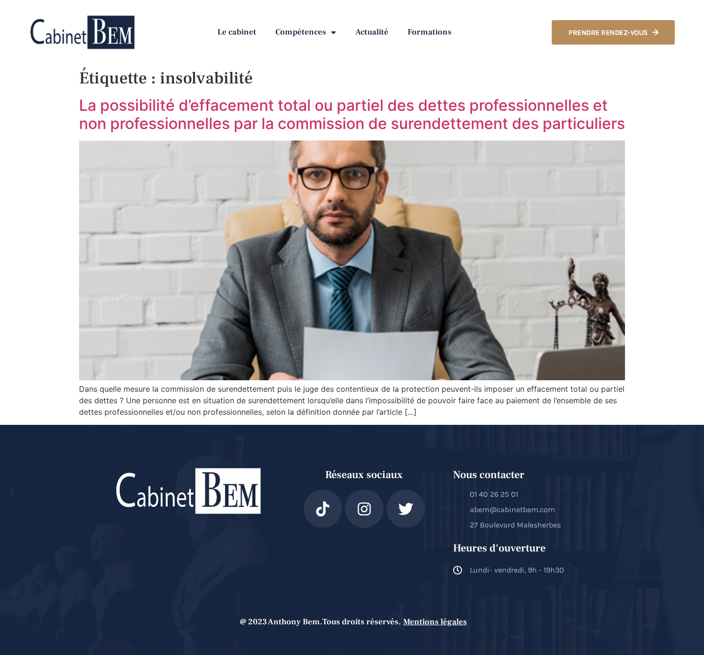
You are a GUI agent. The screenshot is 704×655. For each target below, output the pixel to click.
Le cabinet (236, 32)
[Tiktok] (323, 509)
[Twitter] (405, 509)
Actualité (371, 32)
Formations (430, 32)
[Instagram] (364, 509)
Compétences (300, 32)
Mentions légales (435, 622)
